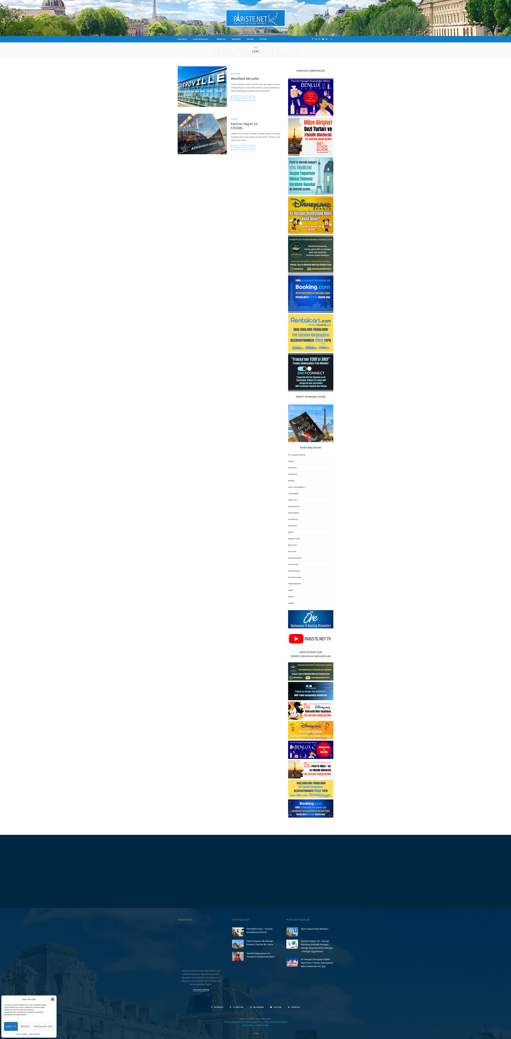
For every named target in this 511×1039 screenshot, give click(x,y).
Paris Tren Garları (294, 577)
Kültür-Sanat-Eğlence (296, 487)
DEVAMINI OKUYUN (201, 990)
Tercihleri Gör (43, 1026)
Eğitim (290, 532)
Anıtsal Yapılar (293, 513)
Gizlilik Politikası (34, 1034)
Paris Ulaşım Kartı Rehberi (314, 928)
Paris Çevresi (293, 564)
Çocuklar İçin (293, 519)
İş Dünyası (292, 551)
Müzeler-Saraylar (294, 558)
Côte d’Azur (292, 525)
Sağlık (290, 590)
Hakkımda (236, 39)
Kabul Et (10, 1026)
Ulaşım (234, 119)
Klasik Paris (292, 500)
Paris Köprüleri (294, 571)
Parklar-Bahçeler (294, 583)
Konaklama (292, 474)
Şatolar (291, 596)
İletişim (263, 39)
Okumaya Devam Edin (242, 98)
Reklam (250, 39)
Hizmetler (221, 39)
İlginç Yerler (292, 545)
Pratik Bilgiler (293, 493)
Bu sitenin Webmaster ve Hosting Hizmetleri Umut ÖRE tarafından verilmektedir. (255, 1022)
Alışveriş (235, 74)
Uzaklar (291, 603)
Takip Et (256, 871)
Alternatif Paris (294, 506)
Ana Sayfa (182, 39)
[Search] (331, 39)
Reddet (25, 1026)
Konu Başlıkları (200, 39)
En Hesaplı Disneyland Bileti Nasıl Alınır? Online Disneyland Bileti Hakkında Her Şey (317, 963)
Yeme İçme (292, 467)
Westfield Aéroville (245, 78)
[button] (52, 999)
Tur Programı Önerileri (297, 455)
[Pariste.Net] (255, 18)
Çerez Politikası (21, 1034)
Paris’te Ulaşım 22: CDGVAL (244, 126)
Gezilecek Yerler (294, 538)
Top (256, 1033)
